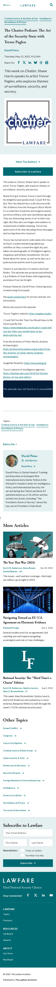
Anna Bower (29, 568)
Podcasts (7, 920)
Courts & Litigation (13, 743)
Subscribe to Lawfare (28, 171)
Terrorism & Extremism (15, 810)
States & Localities (13, 795)
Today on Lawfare (33, 850)
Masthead (8, 959)
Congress (8, 735)
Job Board (8, 933)
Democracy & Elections (15, 765)
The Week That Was (34, 855)
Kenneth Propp (11, 627)
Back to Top (9, 444)
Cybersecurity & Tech (14, 758)
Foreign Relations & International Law (22, 780)
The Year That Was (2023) (19, 563)
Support (7, 940)
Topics (6, 914)
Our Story (8, 953)
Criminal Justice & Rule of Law (19, 750)
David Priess (11, 50)
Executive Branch (12, 773)
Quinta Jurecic (30, 688)
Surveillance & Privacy (15, 22)
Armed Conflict (11, 728)
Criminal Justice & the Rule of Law (21, 18)
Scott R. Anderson (12, 568)
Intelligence (45, 18)
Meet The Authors (26, 161)
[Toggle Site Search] (51, 5)
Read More (26, 466)
